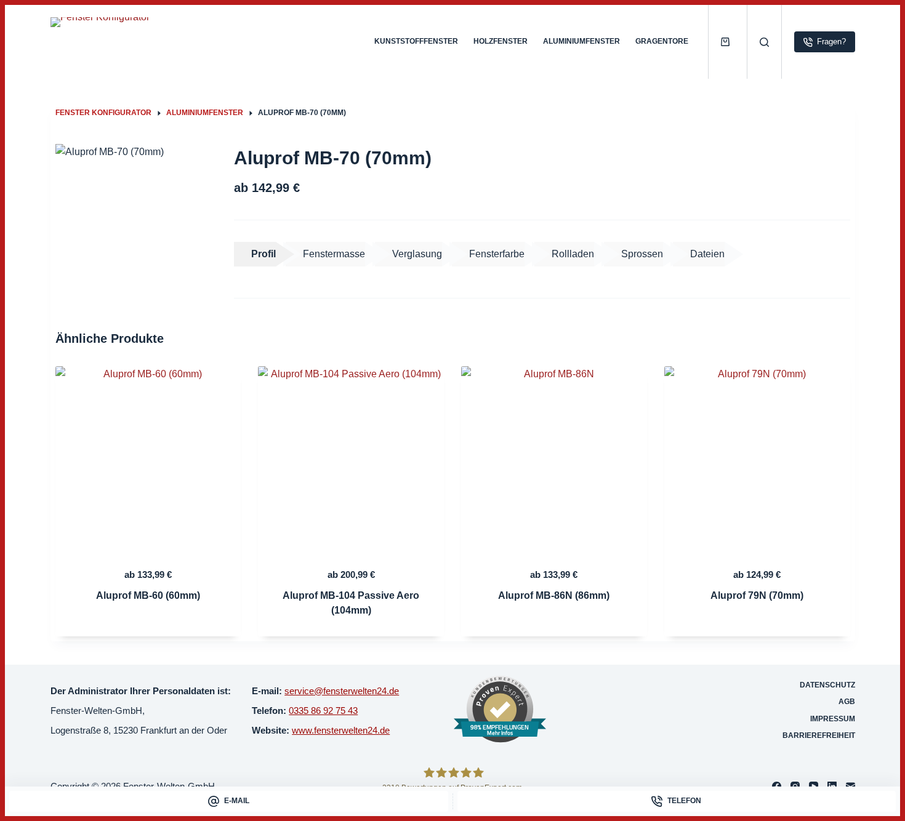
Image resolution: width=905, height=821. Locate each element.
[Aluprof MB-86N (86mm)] (554, 459)
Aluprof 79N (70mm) (756, 595)
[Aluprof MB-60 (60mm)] (148, 459)
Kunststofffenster (416, 41)
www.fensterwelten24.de (341, 730)
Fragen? (831, 41)
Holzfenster (500, 41)
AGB (847, 701)
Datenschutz (827, 685)
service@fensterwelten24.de (341, 691)
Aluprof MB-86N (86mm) (553, 595)
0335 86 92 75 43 (323, 710)
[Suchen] (764, 42)
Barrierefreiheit (818, 735)
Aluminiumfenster (581, 41)
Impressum (832, 719)
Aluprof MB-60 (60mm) (148, 595)
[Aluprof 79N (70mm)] (757, 459)
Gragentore (661, 41)
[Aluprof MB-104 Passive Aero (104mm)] (351, 459)
